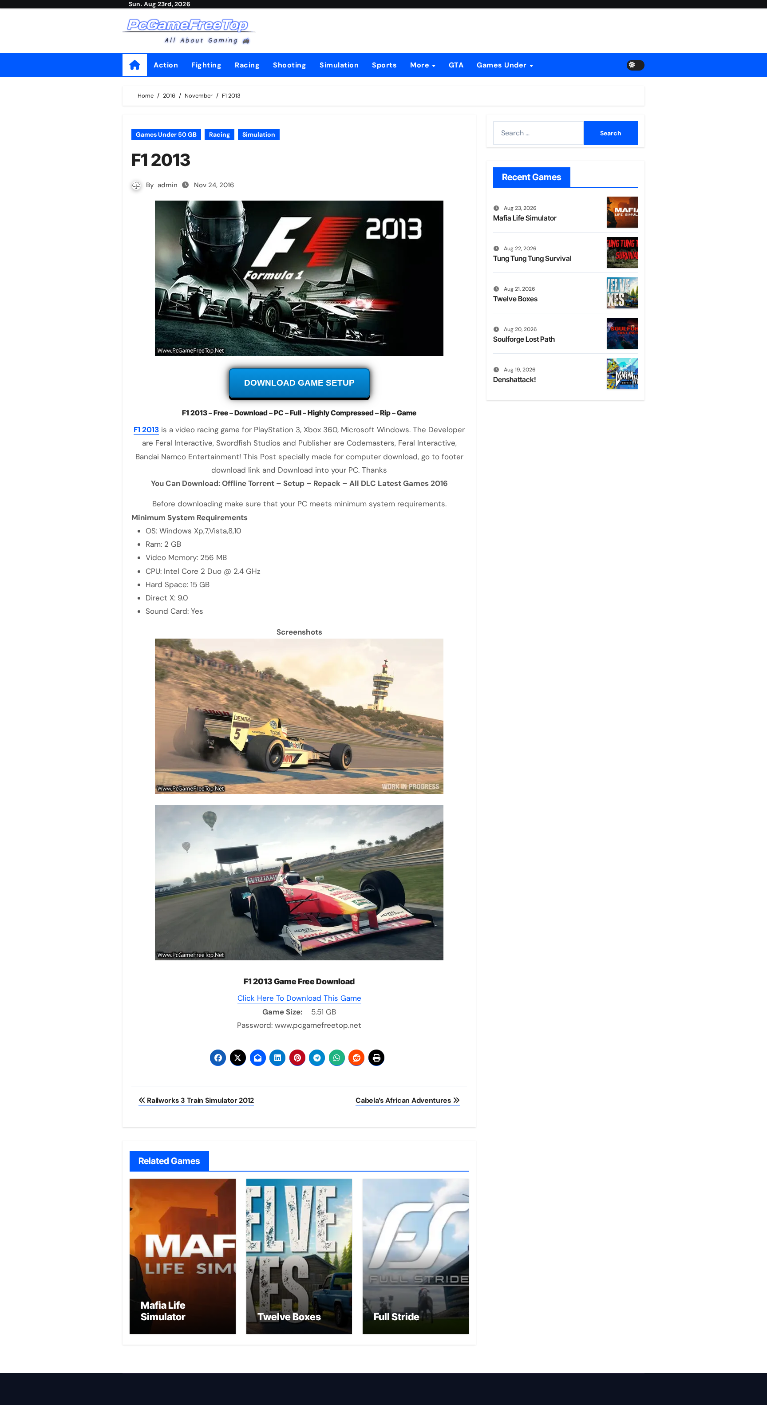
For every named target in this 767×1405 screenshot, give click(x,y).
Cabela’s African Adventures (404, 1100)
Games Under (503, 65)
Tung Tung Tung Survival (532, 258)
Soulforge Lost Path (524, 339)
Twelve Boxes (289, 1316)
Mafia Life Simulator (163, 1310)
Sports (384, 65)
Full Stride (396, 1316)
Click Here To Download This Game (299, 998)
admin (168, 185)
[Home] (135, 65)
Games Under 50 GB (166, 134)
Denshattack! (514, 379)
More (420, 65)
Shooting (289, 65)
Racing (247, 65)
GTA (456, 65)
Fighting (206, 65)
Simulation (339, 65)
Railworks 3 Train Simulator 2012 (200, 1100)
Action (166, 65)
